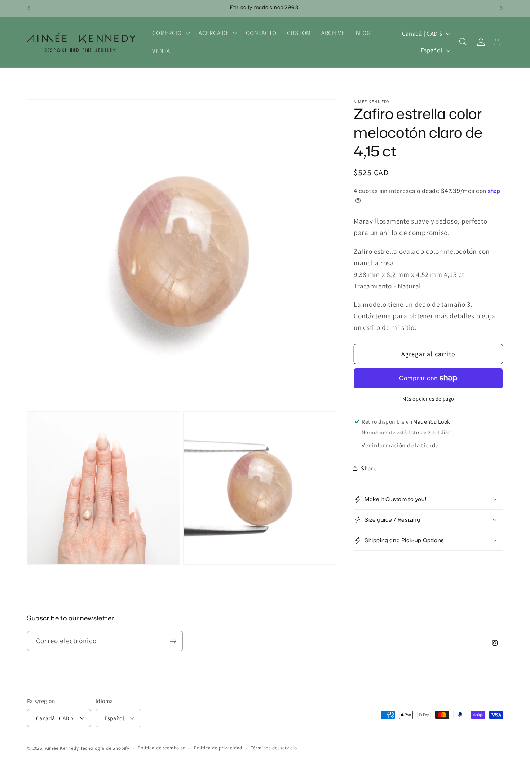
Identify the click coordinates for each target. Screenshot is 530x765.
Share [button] (369, 468)
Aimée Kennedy (62, 748)
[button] (170, 33)
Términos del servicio (274, 747)
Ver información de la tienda (400, 445)
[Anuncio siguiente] (501, 8)
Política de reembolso (162, 747)
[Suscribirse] (172, 641)
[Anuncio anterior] (28, 8)
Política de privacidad (218, 747)
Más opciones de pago (428, 398)
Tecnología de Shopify (105, 748)
